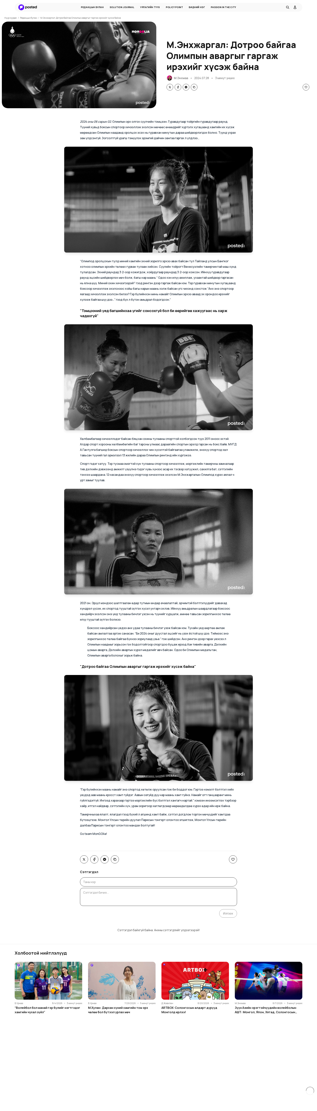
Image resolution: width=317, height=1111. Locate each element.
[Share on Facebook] (178, 87)
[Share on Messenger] (186, 87)
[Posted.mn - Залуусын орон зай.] (27, 7)
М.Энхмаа (181, 78)
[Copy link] (194, 87)
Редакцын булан (28, 17)
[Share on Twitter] (170, 87)
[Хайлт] (287, 7)
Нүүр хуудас (10, 17)
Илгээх (228, 913)
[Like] (306, 87)
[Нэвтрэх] (295, 7)
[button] (158, 200)
